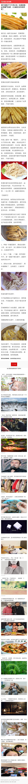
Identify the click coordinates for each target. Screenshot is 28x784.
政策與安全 (7, 781)
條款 (11, 781)
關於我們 (2, 781)
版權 (15, 781)
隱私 (13, 781)
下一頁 (14, 364)
